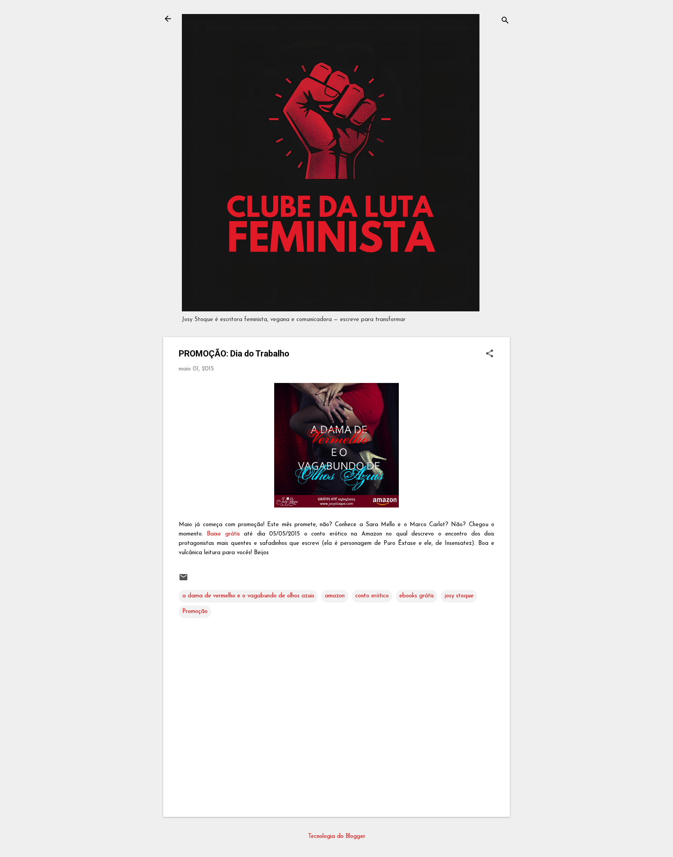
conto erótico (372, 596)
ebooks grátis (416, 596)
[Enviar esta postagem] (183, 580)
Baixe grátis (223, 534)
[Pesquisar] (505, 21)
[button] (489, 354)
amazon (335, 596)
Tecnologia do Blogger (336, 836)
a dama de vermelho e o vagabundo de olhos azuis (248, 596)
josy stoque (459, 596)
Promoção (195, 612)
